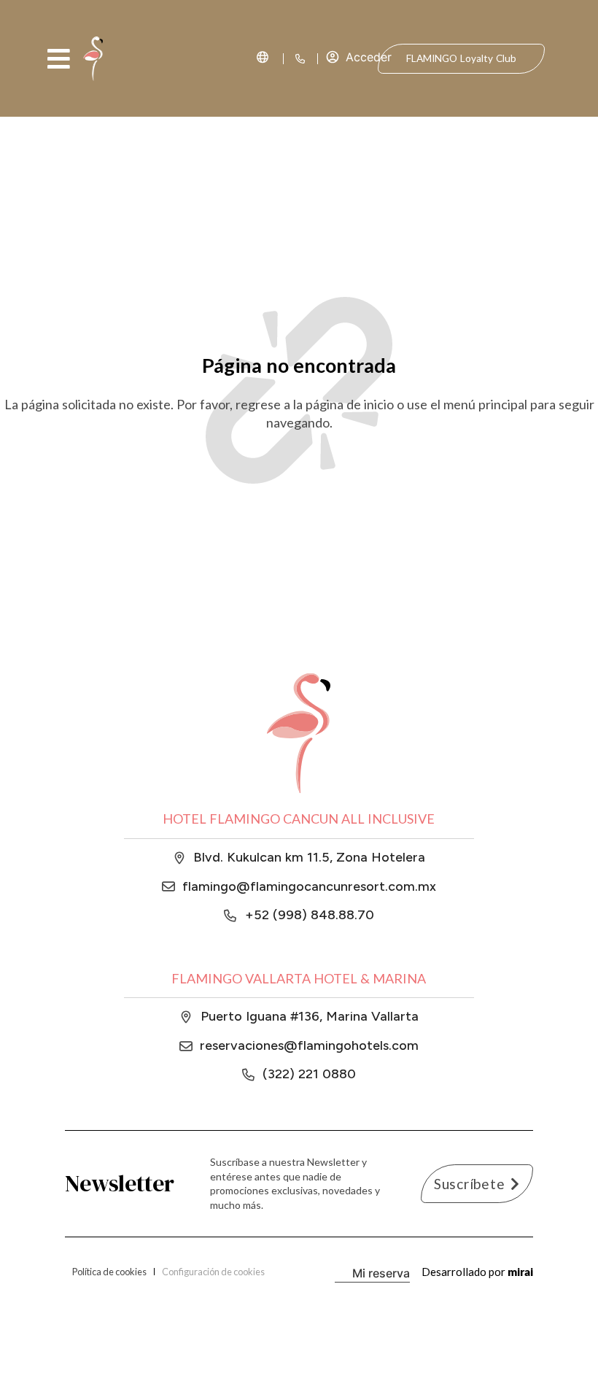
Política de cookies (109, 1271)
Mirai (520, 1271)
